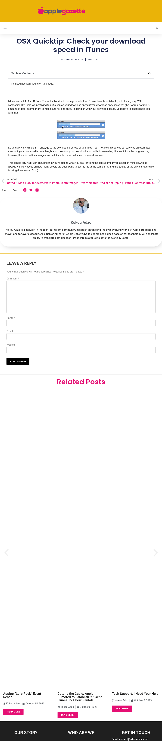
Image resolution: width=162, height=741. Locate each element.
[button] (5, 28)
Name (10, 317)
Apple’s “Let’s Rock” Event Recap (22, 695)
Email (10, 331)
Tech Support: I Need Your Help (135, 694)
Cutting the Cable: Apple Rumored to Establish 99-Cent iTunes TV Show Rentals (79, 697)
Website (10, 344)
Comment (12, 278)
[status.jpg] (81, 140)
